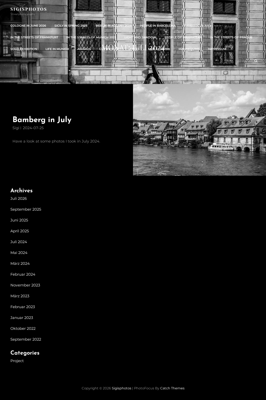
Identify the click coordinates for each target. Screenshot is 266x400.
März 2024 (20, 263)
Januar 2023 (21, 317)
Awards (84, 49)
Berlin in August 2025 (114, 26)
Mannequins (189, 49)
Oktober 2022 (23, 328)
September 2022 (25, 339)
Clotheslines (110, 49)
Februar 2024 (22, 274)
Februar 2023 (22, 307)
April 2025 (19, 231)
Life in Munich (57, 49)
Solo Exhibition (23, 49)
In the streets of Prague (231, 37)
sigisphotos (28, 9)
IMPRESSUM (217, 49)
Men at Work (159, 49)
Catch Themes (172, 388)
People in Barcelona (158, 26)
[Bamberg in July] (199, 130)
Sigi (15, 128)
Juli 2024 (18, 242)
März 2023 (19, 296)
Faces (135, 49)
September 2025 (25, 209)
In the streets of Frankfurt (34, 37)
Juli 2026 (18, 198)
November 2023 (25, 285)
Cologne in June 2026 (28, 26)
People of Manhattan (183, 37)
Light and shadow (140, 37)
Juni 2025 (19, 220)
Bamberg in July (197, 26)
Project (17, 361)
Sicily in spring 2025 (70, 26)
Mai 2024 (18, 252)
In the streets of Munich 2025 (91, 37)
